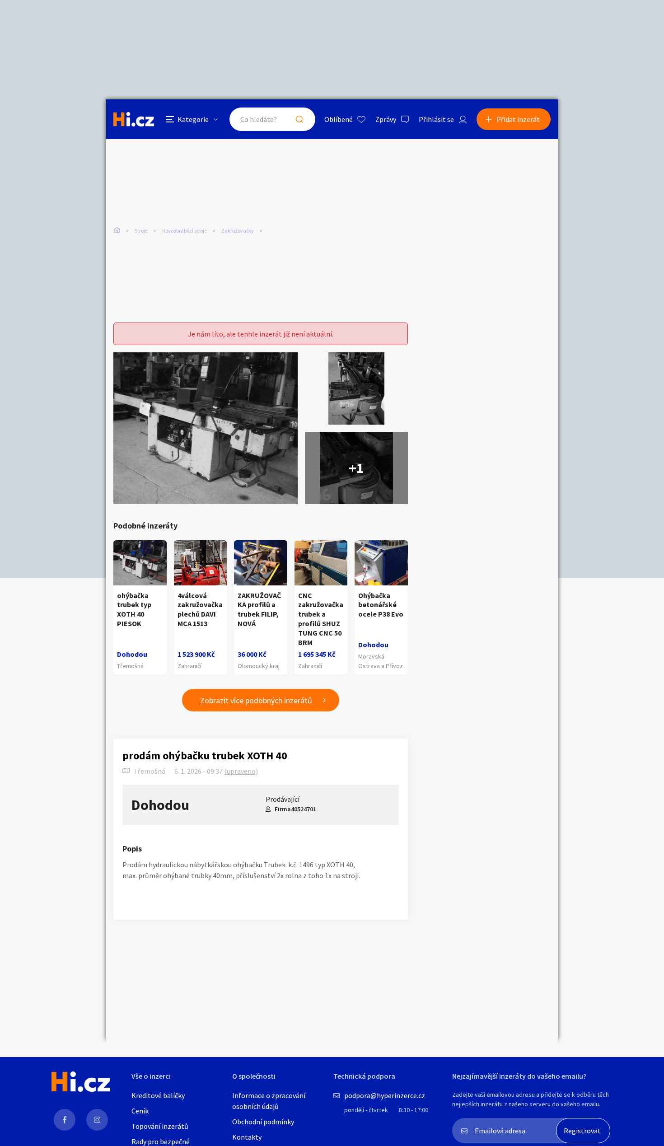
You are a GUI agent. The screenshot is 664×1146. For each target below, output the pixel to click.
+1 (356, 468)
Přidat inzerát (518, 119)
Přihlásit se (436, 119)
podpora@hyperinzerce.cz (384, 1095)
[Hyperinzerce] (133, 119)
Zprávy (385, 119)
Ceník (140, 1110)
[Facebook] (64, 1120)
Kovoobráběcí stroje (184, 230)
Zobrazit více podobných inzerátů (256, 700)
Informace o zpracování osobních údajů (268, 1101)
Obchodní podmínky (263, 1121)
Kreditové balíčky (158, 1095)
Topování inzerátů (159, 1126)
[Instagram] (97, 1120)
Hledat (299, 119)
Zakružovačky (237, 230)
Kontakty (247, 1136)
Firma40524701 (295, 809)
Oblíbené (338, 119)
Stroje (141, 230)
